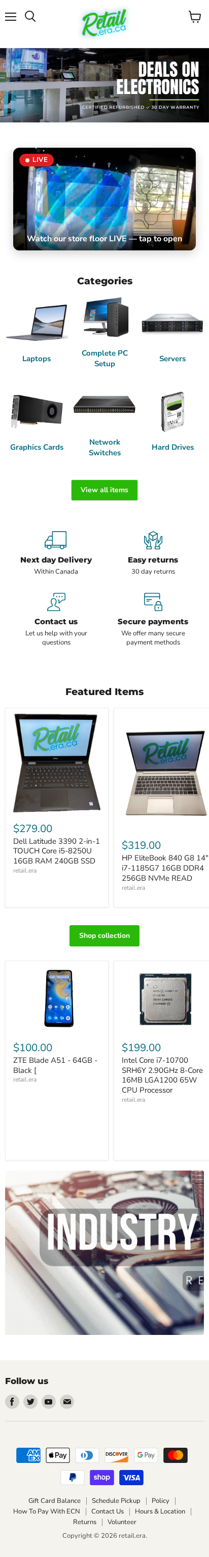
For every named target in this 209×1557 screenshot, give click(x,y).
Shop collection (104, 935)
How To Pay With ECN (46, 1511)
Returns (84, 1522)
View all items (104, 490)
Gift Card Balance (54, 1500)
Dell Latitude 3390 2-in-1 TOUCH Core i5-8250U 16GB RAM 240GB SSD (56, 851)
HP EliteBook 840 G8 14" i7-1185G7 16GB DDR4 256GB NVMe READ (165, 868)
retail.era (25, 871)
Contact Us (107, 1511)
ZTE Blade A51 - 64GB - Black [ (55, 1065)
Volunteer (122, 1522)
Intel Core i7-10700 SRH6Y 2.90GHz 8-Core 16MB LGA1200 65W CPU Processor (162, 1075)
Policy (160, 1500)
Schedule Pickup (116, 1500)
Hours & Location (160, 1511)
